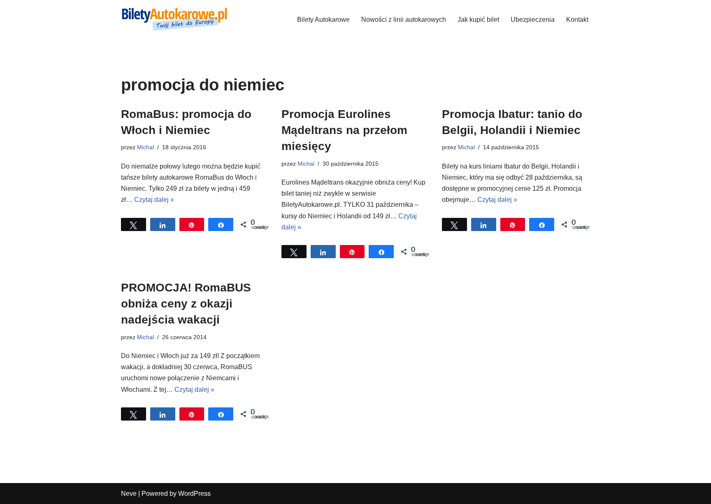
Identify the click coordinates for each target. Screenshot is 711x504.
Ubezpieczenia (533, 19)
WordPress (194, 493)
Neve (129, 493)
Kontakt (577, 19)
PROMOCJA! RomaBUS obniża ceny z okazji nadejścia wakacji (186, 303)
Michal (145, 147)
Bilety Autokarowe (323, 19)
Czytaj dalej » (154, 199)
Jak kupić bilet (478, 19)
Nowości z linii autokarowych (403, 19)
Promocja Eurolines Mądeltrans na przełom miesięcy (344, 130)
